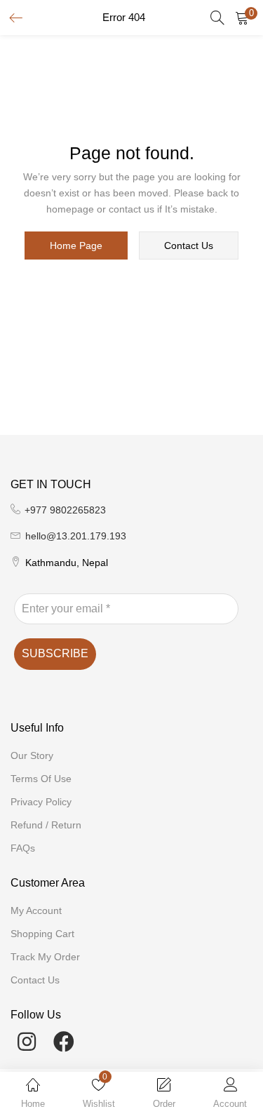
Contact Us (35, 980)
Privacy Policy (41, 801)
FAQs (23, 848)
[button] (241, 17)
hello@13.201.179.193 (75, 536)
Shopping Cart (42, 933)
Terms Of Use (41, 778)
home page (76, 245)
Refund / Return (46, 825)
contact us (188, 245)
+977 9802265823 (65, 510)
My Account (36, 910)
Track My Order (45, 956)
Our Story (32, 755)
